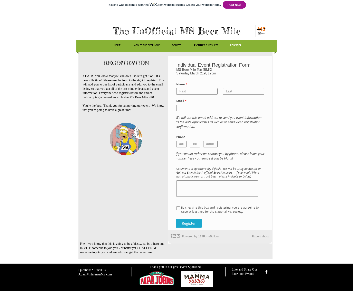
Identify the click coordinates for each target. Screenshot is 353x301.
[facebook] (266, 271)
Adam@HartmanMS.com (95, 274)
